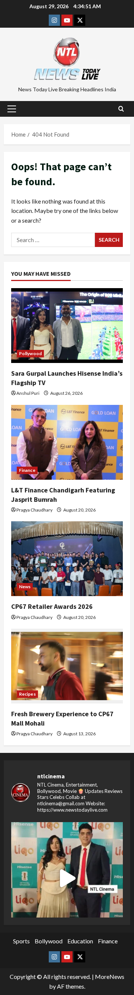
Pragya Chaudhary (34, 510)
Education (80, 940)
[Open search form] (121, 109)
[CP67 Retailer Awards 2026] (67, 558)
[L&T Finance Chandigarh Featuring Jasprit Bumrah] (67, 442)
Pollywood (30, 353)
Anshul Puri (27, 393)
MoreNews (109, 976)
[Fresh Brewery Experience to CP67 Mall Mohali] (67, 666)
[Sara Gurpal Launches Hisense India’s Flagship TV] (67, 325)
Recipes (27, 694)
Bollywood (49, 940)
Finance (27, 470)
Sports (21, 940)
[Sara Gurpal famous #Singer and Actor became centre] (67, 878)
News (25, 586)
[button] (12, 109)
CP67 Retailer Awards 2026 (52, 606)
